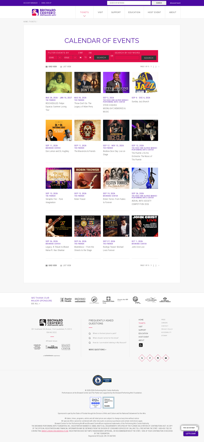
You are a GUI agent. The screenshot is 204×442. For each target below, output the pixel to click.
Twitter (145, 360)
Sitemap (164, 335)
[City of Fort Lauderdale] (80, 300)
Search (159, 3)
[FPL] (123, 300)
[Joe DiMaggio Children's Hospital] (151, 300)
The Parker (52, 347)
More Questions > (97, 349)
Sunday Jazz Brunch (140, 101)
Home (25, 22)
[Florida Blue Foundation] (108, 300)
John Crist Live (138, 247)
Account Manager (30, 3)
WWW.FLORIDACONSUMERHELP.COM (55, 431)
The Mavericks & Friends (84, 151)
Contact (164, 326)
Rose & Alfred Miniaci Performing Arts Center (66, 347)
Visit (100, 12)
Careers (164, 323)
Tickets (84, 12)
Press (163, 319)
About (172, 12)
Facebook (153, 360)
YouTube (169, 360)
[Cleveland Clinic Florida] (94, 300)
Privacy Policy (167, 329)
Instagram (161, 360)
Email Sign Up (46, 3)
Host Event (154, 12)
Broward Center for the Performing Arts (49, 12)
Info (59, 79)
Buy (58, 86)
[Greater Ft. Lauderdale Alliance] (137, 300)
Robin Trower (80, 199)
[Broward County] (66, 300)
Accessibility (166, 332)
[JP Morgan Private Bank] (165, 300)
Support (116, 12)
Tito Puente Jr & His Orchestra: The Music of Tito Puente (142, 156)
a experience (51, 355)
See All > (35, 304)
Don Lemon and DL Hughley (57, 151)
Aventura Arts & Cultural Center (37, 347)
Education (134, 12)
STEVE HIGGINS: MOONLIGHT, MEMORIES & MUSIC (114, 108)
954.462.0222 (52, 332)
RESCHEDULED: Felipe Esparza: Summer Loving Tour (56, 106)
